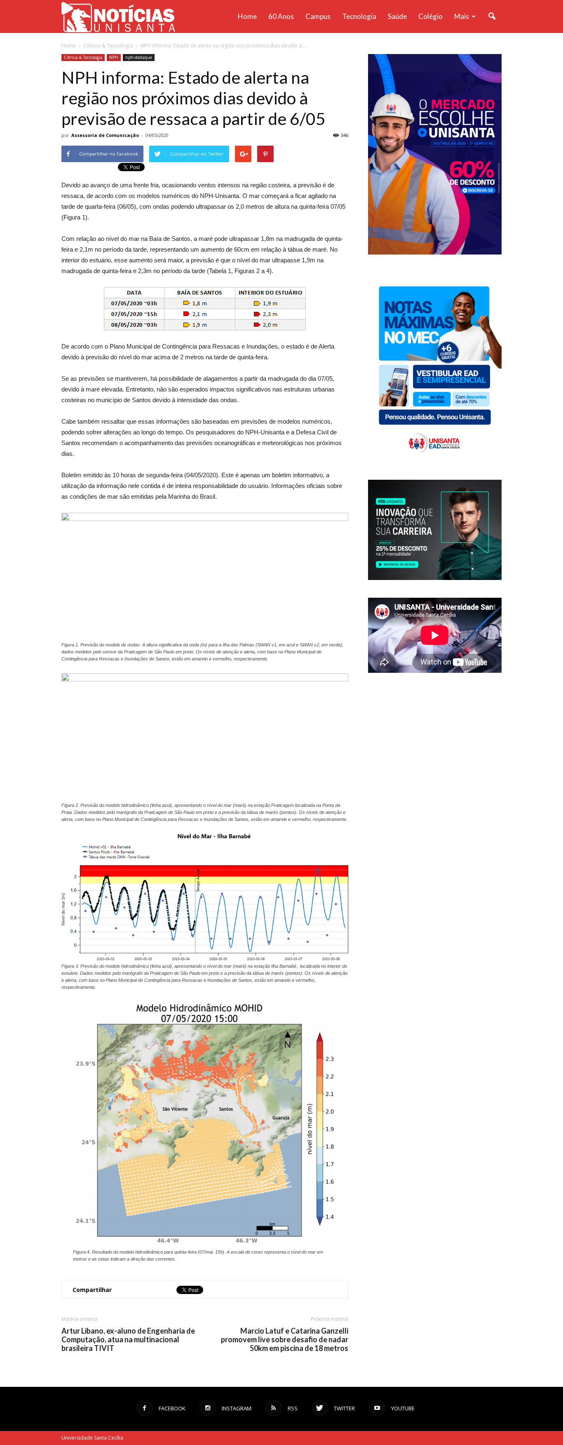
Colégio (430, 16)
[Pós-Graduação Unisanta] (435, 577)
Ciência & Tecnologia (83, 57)
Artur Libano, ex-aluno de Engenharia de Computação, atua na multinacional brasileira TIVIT (128, 1340)
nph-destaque (138, 57)
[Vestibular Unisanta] (435, 252)
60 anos (281, 16)
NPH (113, 57)
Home (247, 16)
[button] (492, 16)
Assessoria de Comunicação (105, 135)
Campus (318, 16)
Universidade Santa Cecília (92, 1437)
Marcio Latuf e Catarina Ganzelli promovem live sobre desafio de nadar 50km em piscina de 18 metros (284, 1340)
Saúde (397, 16)
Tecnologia (359, 16)
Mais (461, 16)
